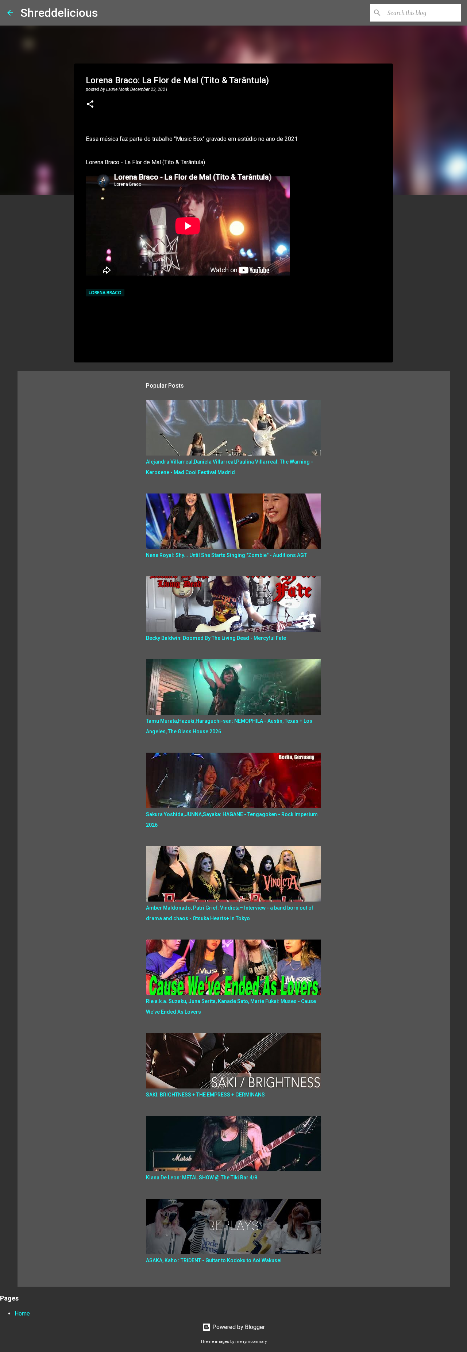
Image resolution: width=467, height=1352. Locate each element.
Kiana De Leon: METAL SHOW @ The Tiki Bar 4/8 (201, 1177)
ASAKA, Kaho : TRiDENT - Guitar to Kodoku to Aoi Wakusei (214, 1260)
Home (22, 1313)
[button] (90, 105)
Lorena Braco (105, 292)
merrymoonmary (251, 1341)
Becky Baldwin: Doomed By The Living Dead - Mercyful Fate (216, 638)
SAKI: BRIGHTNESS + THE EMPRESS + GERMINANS (205, 1095)
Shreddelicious (59, 13)
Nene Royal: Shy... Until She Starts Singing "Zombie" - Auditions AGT (226, 555)
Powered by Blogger (238, 1327)
